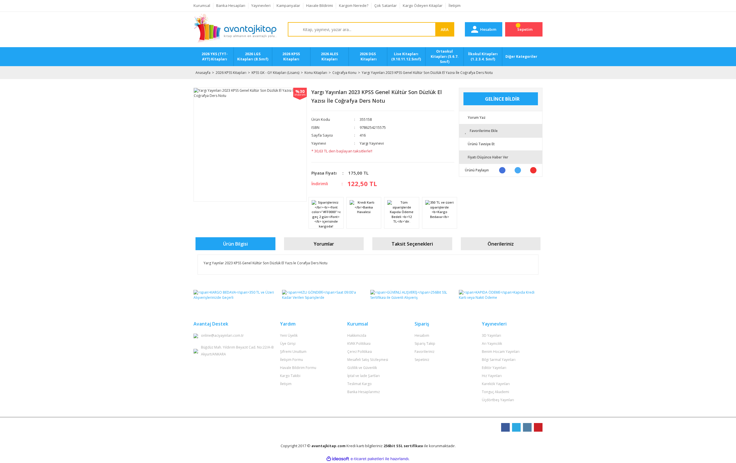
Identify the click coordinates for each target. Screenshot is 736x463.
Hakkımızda (356, 335)
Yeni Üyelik (289, 335)
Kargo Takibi (290, 375)
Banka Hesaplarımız (363, 391)
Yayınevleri (261, 5)
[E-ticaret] (367, 459)
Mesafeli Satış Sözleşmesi (367, 359)
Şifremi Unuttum (293, 351)
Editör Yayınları (494, 367)
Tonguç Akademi (495, 391)
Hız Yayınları (492, 375)
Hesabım (422, 335)
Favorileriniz (424, 351)
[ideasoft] (337, 459)
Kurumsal (201, 5)
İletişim (454, 5)
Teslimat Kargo (359, 383)
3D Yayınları (491, 335)
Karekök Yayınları (496, 383)
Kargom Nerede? (353, 5)
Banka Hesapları (230, 5)
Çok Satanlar (385, 5)
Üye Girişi (288, 343)
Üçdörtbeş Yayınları (498, 399)
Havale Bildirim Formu (298, 367)
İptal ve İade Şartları (363, 375)
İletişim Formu (291, 359)
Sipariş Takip (425, 343)
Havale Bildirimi (319, 5)
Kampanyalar (288, 5)
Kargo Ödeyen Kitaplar (422, 5)
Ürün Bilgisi (235, 244)
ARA (444, 29)
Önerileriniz (501, 244)
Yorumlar (324, 244)
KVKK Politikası (359, 343)
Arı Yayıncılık (492, 343)
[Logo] (235, 29)
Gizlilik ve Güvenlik (362, 367)
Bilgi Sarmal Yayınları (498, 359)
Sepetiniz (422, 359)
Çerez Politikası (359, 351)
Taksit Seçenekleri (412, 244)
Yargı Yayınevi (372, 143)
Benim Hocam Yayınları (501, 351)
